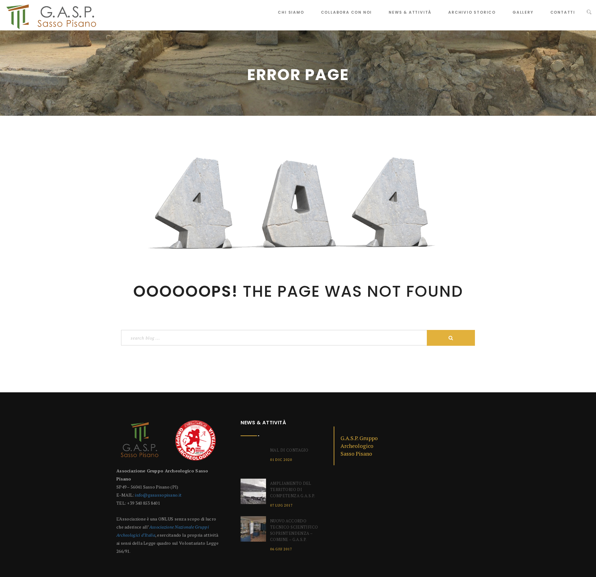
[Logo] (139, 443)
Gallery (523, 12)
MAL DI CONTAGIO (289, 450)
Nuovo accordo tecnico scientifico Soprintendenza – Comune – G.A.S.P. (294, 530)
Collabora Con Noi (346, 12)
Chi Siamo (291, 12)
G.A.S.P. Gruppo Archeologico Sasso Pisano (359, 446)
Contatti (562, 12)
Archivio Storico (472, 12)
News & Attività (410, 12)
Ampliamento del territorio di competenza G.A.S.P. (292, 489)
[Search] (589, 12)
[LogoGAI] (195, 443)
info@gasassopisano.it (158, 495)
